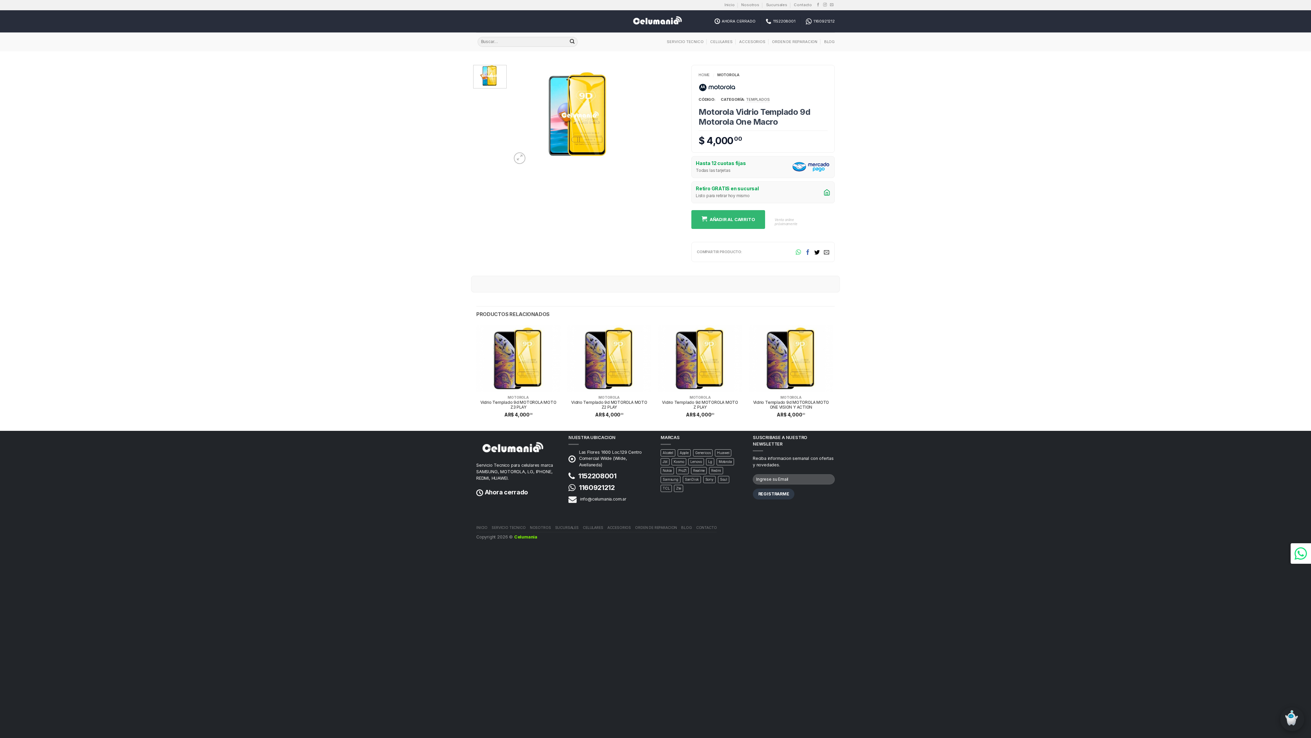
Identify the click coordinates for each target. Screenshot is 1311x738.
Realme (699, 470)
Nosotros (750, 4)
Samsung (670, 479)
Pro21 (682, 470)
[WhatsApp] (798, 252)
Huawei (723, 453)
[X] (817, 252)
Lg (710, 462)
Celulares (721, 41)
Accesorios (752, 41)
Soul (723, 479)
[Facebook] (807, 252)
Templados (758, 99)
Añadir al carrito (732, 219)
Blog (829, 41)
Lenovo (696, 462)
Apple (684, 453)
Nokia (667, 470)
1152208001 (597, 476)
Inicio (729, 4)
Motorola (728, 74)
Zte (678, 488)
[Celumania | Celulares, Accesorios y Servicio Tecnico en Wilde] (655, 21)
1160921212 (597, 487)
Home (704, 74)
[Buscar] (572, 42)
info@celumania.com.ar (603, 499)
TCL (666, 488)
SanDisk (692, 479)
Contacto (803, 4)
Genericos (703, 453)
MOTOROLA (518, 397)
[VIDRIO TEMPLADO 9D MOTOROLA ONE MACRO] (578, 115)
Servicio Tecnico (685, 41)
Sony (709, 479)
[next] (833, 377)
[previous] (476, 377)
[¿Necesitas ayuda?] (1301, 553)
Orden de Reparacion (794, 41)
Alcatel (668, 453)
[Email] (826, 252)
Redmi (716, 470)
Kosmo (679, 462)
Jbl (665, 462)
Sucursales (776, 4)
